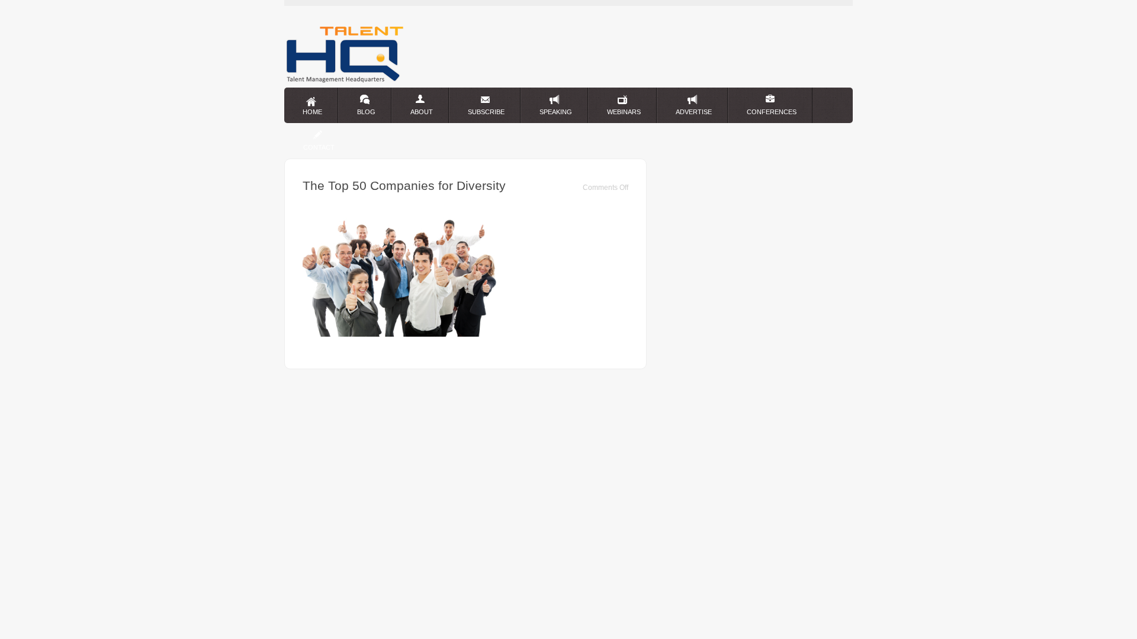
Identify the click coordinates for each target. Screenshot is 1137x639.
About (421, 111)
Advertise (694, 111)
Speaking (555, 111)
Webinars (624, 111)
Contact (319, 147)
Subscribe (486, 111)
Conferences (771, 111)
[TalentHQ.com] (345, 82)
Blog (366, 111)
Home (312, 111)
